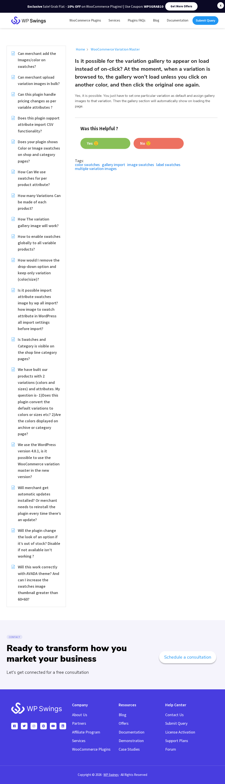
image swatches (140, 164)
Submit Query (176, 723)
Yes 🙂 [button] (92, 143)
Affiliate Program (86, 732)
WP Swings (111, 775)
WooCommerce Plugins (91, 749)
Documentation (131, 732)
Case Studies (129, 749)
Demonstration (131, 740)
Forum (170, 749)
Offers (124, 723)
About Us (79, 714)
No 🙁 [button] (145, 143)
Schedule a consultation (187, 657)
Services (78, 740)
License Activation (180, 732)
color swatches (87, 164)
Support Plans (176, 740)
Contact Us (174, 714)
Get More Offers (181, 6)
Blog (122, 714)
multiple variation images (96, 168)
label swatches (168, 164)
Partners (79, 723)
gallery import (113, 164)
